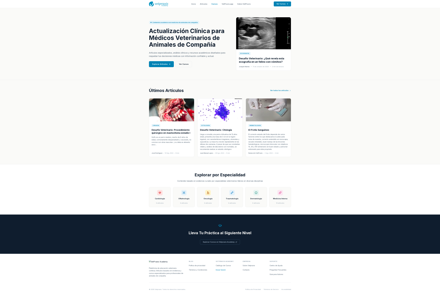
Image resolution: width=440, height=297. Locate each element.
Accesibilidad (286, 289)
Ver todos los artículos (279, 90)
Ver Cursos (281, 4)
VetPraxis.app (227, 4)
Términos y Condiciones (198, 270)
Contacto (246, 270)
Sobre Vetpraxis (249, 265)
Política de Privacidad (253, 289)
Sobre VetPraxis (244, 4)
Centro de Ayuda (276, 265)
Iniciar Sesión (221, 270)
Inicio (193, 4)
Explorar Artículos (160, 64)
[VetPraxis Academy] (158, 4)
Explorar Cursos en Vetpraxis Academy (219, 242)
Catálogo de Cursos (223, 265)
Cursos (214, 4)
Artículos (203, 4)
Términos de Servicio (271, 289)
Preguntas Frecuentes (278, 270)
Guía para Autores (276, 274)
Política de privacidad (197, 265)
